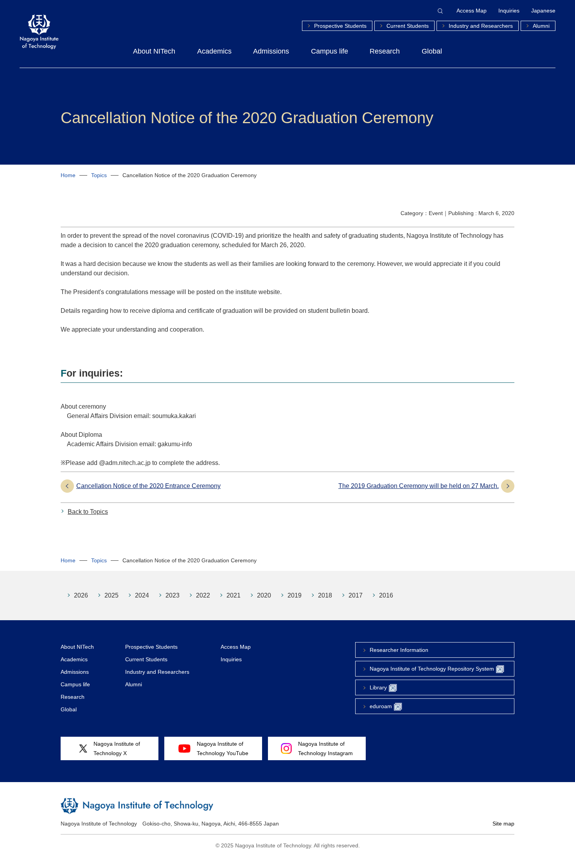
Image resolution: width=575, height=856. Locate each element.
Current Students (407, 26)
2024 (142, 595)
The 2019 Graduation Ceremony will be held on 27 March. (418, 486)
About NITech (154, 51)
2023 (172, 595)
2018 (325, 595)
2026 (81, 595)
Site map (503, 823)
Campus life (329, 51)
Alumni (541, 26)
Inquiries (508, 10)
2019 (295, 595)
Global (432, 51)
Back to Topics (88, 511)
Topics (99, 175)
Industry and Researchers (481, 26)
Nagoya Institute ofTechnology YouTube (222, 748)
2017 (356, 595)
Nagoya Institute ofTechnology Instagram (325, 748)
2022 (203, 595)
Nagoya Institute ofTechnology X (116, 748)
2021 (233, 595)
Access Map (471, 10)
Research (385, 51)
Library (378, 687)
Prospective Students (340, 26)
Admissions (271, 51)
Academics (214, 51)
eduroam (381, 706)
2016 (386, 595)
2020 (264, 595)
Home (68, 175)
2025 (111, 595)
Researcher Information (399, 650)
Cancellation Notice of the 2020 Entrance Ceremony (148, 486)
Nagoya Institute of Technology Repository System (432, 669)
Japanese (543, 10)
